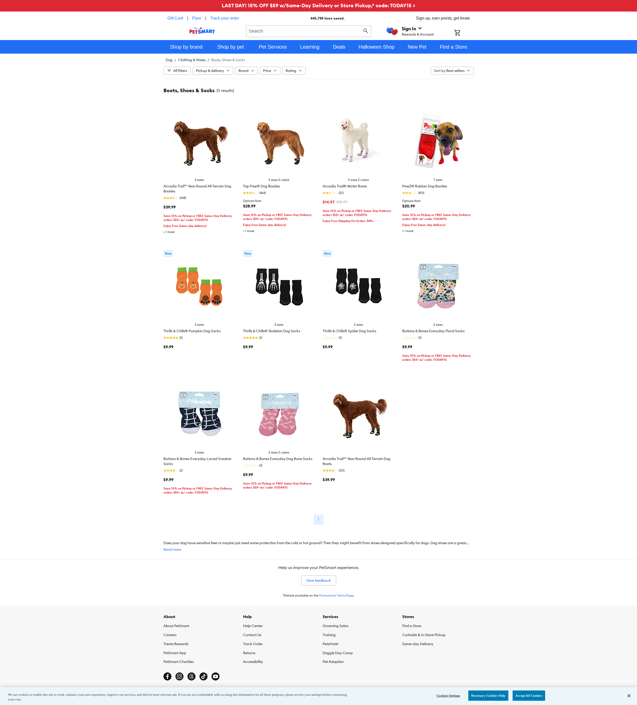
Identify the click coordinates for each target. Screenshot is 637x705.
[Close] (628, 695)
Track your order (224, 18)
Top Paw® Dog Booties (261, 186)
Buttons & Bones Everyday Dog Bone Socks (277, 458)
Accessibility (253, 661)
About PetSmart (176, 626)
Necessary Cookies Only (488, 695)
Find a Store (411, 626)
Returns (249, 653)
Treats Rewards (175, 644)
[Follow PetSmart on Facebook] (167, 676)
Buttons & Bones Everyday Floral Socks (433, 331)
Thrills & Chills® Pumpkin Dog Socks (192, 331)
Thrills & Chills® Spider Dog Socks (349, 331)
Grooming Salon (335, 626)
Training (329, 635)
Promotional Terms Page (336, 595)
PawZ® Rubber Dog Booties (424, 186)
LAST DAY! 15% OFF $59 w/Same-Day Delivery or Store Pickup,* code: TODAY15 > (318, 5)
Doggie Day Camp (338, 653)
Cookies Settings (448, 695)
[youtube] (215, 676)
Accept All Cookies (528, 695)
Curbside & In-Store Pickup (424, 635)
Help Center (253, 626)
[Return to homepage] (202, 30)
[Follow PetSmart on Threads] (191, 676)
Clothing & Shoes (191, 60)
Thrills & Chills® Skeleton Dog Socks (271, 331)
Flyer (196, 18)
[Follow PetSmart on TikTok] (203, 676)
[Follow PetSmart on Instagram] (179, 676)
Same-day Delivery (417, 644)
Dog (169, 60)
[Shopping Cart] (464, 33)
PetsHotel (330, 644)
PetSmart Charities (178, 661)
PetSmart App (174, 653)
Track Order (253, 644)
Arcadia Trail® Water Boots (345, 186)
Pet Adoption (333, 661)
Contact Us (252, 635)
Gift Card (175, 18)
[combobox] (308, 31)
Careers (169, 635)
